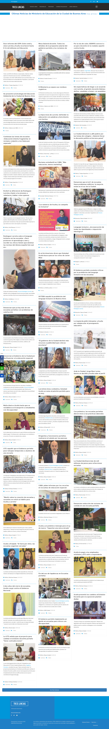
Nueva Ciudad (84, 218)
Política (6, 85)
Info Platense (12, 227)
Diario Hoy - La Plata (49, 153)
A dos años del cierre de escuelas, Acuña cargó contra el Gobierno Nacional (17, 588)
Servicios (94, 722)
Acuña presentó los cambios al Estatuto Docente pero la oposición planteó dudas (89, 597)
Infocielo (46, 332)
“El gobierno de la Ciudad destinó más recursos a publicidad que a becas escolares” (54, 343)
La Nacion (82, 261)
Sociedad (42, 196)
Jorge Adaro (87, 70)
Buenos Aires (33, 6)
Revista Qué (82, 362)
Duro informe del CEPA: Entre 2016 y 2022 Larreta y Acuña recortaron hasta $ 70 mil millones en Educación (18, 46)
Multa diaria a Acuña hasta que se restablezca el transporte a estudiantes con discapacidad (19, 408)
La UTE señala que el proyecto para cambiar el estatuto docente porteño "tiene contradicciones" (18, 639)
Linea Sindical (73, 6)
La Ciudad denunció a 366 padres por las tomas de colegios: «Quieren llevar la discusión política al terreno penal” (89, 136)
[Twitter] (95, 1)
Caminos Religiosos (61, 6)
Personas (51, 6)
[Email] (2, 372)
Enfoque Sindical (13, 488)
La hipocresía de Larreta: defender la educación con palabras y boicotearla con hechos (54, 117)
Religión (77, 261)
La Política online (48, 287)
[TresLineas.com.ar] (19, 6)
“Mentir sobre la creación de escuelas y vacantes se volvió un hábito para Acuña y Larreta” (19, 499)
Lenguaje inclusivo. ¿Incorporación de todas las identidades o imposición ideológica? (89, 229)
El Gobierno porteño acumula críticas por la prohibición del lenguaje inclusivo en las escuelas (88, 272)
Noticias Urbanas (49, 196)
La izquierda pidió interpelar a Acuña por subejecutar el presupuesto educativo (88, 323)
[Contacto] (97, 1)
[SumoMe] (2, 375)
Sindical (42, 78)
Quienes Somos (86, 722)
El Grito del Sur (83, 543)
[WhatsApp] (2, 368)
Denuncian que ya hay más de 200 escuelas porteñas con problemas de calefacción (18, 310)
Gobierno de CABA (48, 106)
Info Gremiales (83, 125)
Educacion (77, 218)
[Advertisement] (54, 27)
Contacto (95, 725)
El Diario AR (47, 427)
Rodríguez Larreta (78, 214)
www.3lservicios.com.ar (16, 723)
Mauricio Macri (48, 469)
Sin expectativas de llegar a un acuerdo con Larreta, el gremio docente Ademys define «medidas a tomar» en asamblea (90, 89)
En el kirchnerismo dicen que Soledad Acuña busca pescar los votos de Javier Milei (54, 255)
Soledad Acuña (49, 417)
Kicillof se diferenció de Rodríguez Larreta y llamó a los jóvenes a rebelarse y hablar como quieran (17, 193)
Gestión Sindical (83, 78)
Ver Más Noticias (54, 690)
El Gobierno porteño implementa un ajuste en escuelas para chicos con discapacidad (53, 621)
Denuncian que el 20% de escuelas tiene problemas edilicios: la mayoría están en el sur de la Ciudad (88, 184)
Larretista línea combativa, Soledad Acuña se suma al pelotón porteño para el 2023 (54, 391)
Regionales (43, 6)
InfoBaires (11, 299)
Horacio (100, 212)
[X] (2, 364)
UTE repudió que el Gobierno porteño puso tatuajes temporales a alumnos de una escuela (19, 451)
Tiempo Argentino (13, 85)
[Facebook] (92, 1)
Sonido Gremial (48, 78)
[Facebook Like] (2, 361)
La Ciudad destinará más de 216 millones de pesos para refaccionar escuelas (88, 463)
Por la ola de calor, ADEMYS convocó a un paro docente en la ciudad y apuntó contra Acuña (89, 46)
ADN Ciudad (47, 610)
